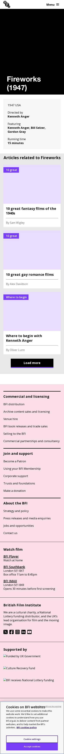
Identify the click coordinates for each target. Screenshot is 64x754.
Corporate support (15, 476)
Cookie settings (32, 739)
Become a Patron (14, 461)
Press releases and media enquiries (27, 518)
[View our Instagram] (17, 633)
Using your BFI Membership (22, 469)
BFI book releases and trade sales (25, 426)
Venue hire (10, 419)
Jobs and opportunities (18, 526)
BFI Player (11, 556)
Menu (50, 5)
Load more (32, 363)
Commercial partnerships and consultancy (31, 441)
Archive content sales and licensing (26, 411)
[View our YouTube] (29, 633)
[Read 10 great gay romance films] (32, 259)
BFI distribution (13, 404)
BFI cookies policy (27, 727)
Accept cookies (32, 746)
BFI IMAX (10, 581)
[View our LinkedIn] (23, 633)
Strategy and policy (16, 511)
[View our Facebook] (12, 633)
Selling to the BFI (14, 434)
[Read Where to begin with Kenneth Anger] (32, 323)
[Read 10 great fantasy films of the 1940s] (32, 196)
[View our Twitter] (6, 633)
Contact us (10, 533)
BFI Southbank (14, 567)
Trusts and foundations (19, 483)
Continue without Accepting (48, 706)
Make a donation (14, 491)
